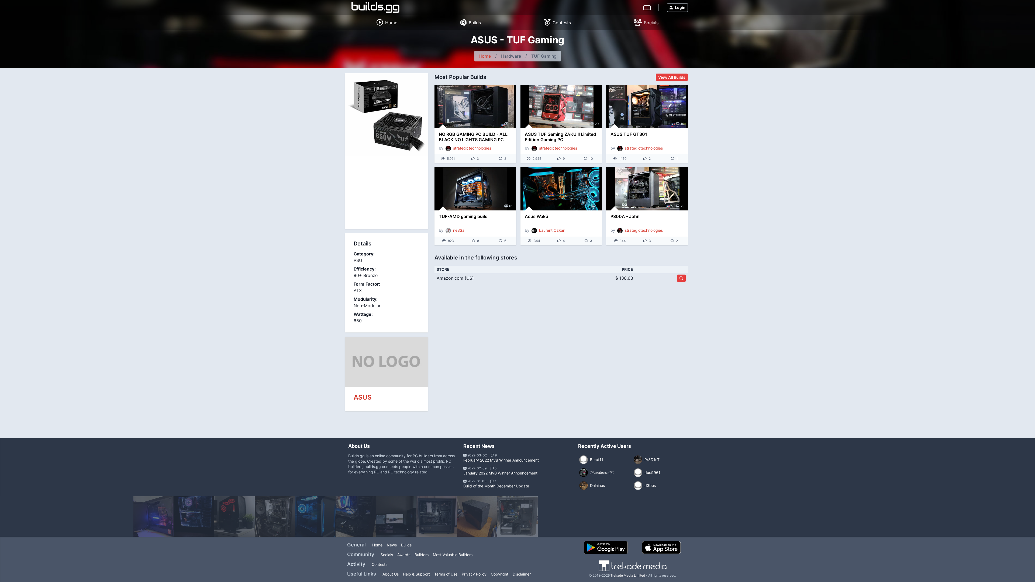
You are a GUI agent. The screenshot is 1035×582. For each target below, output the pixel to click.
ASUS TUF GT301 (628, 134)
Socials (387, 554)
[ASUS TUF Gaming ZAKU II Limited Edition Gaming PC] (561, 106)
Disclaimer (522, 574)
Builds (406, 545)
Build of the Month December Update (496, 486)
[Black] (436, 516)
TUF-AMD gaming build (463, 216)
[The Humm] (396, 516)
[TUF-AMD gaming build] (475, 188)
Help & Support (416, 574)
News (392, 545)
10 (682, 124)
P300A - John (625, 216)
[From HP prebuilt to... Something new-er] (477, 516)
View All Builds (671, 77)
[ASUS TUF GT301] (647, 106)
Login (680, 7)
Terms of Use (445, 574)
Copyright (499, 574)
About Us (390, 574)
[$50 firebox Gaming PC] (517, 516)
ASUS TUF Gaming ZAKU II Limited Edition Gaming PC (560, 136)
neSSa (458, 230)
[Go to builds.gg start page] (375, 7)
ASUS (363, 397)
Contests (379, 564)
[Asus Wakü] (561, 188)
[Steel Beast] (356, 516)
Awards (403, 554)
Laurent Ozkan (552, 230)
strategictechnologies (472, 148)
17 (511, 124)
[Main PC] (153, 516)
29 (597, 124)
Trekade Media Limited (627, 575)
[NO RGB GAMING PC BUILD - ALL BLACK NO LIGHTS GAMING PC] (475, 106)
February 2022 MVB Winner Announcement (501, 460)
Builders (422, 554)
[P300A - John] (647, 188)
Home (485, 56)
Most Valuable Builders (452, 554)
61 (511, 206)
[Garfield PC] (194, 516)
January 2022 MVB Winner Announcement (500, 473)
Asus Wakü (536, 216)
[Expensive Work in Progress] (315, 516)
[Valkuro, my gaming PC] (234, 516)
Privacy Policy (474, 574)
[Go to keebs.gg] (647, 7)
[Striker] (275, 516)
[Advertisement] (386, 192)
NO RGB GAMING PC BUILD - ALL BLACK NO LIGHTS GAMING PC (473, 136)
